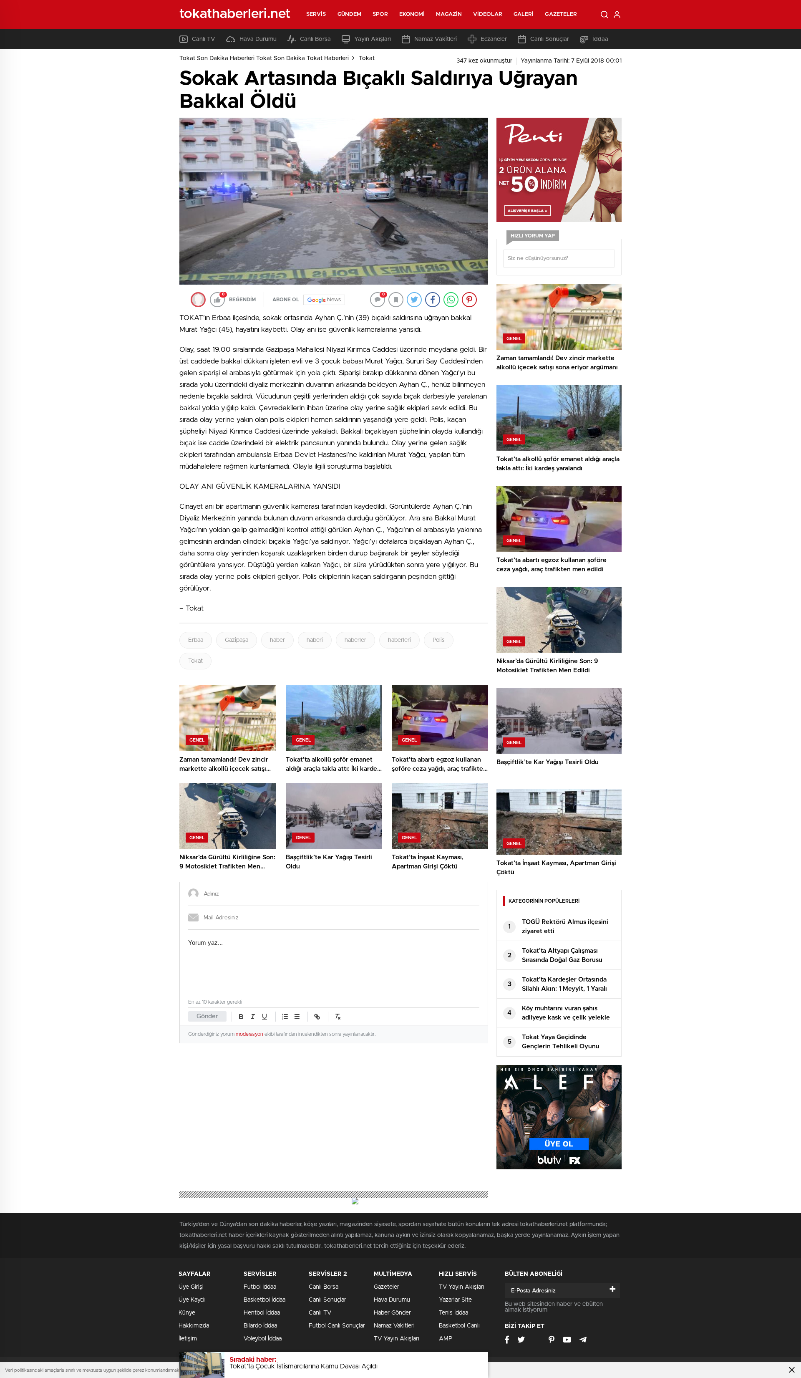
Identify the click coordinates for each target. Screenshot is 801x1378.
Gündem (350, 14)
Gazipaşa (236, 640)
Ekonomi (412, 14)
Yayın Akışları (372, 39)
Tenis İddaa (453, 1313)
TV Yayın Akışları (396, 1339)
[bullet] (296, 1017)
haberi (315, 640)
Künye (187, 1313)
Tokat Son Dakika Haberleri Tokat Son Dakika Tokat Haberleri (264, 58)
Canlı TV (203, 39)
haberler (355, 640)
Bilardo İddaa (260, 1326)
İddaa (600, 39)
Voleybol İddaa (263, 1339)
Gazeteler (561, 14)
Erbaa (195, 640)
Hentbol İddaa (262, 1313)
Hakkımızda (194, 1326)
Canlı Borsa (315, 39)
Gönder (207, 1016)
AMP (445, 1339)
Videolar (487, 14)
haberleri (399, 640)
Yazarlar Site (455, 1300)
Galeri (524, 14)
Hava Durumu (258, 39)
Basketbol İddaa (264, 1300)
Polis (439, 640)
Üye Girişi (191, 1287)
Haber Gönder (392, 1313)
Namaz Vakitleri (435, 39)
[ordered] (285, 1017)
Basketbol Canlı (459, 1326)
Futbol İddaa (260, 1287)
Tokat (367, 58)
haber (277, 640)
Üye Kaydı (192, 1300)
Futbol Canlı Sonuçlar (337, 1326)
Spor (380, 14)
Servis (316, 14)
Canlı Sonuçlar (549, 39)
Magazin (449, 14)
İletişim (188, 1339)
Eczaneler (494, 39)
